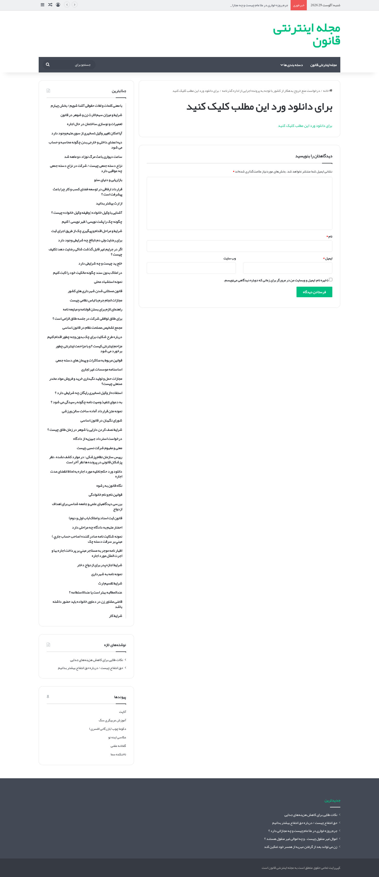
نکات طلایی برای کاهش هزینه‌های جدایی (96, 659)
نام (329, 236)
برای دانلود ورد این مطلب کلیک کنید (305, 125)
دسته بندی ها (293, 64)
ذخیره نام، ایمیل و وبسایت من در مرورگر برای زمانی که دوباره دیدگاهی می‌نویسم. (276, 280)
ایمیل (327, 258)
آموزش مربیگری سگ (112, 720)
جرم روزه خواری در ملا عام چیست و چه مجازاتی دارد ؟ (254, 5)
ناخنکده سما (118, 754)
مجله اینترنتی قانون (323, 64)
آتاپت (122, 711)
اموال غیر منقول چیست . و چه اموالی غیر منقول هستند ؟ (300, 838)
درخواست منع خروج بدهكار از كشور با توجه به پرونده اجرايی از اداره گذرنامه (271, 90)
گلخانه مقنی (118, 745)
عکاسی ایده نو (117, 737)
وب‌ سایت (230, 258)
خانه (326, 90)
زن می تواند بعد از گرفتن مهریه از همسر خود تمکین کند (300, 846)
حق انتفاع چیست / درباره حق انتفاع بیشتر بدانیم (90, 667)
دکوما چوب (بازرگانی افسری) (107, 728)
